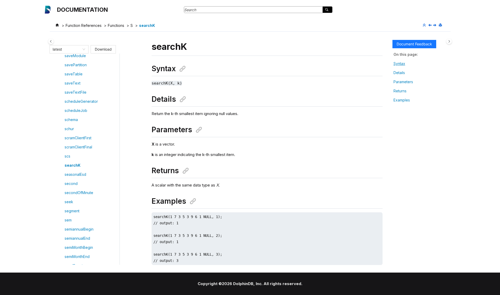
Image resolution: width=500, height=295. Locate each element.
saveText (72, 83)
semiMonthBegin (79, 247)
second (71, 183)
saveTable (74, 74)
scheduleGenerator (81, 101)
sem (68, 220)
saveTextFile (75, 92)
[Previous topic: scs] (430, 25)
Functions (116, 25)
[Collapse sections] (425, 25)
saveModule (75, 55)
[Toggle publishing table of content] (51, 41)
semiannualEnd (77, 238)
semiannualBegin (79, 229)
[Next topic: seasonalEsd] (435, 25)
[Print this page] (441, 25)
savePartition (76, 65)
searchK (147, 25)
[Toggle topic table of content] (449, 41)
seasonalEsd (75, 174)
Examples (401, 100)
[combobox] (67, 49)
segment (72, 211)
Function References (84, 25)
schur (69, 129)
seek (69, 202)
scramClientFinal (78, 147)
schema (71, 119)
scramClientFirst (78, 138)
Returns (400, 91)
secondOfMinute (79, 192)
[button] (62, 55)
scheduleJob (76, 110)
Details (399, 72)
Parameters (403, 82)
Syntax (399, 63)
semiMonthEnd (77, 256)
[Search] (327, 9)
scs (67, 156)
